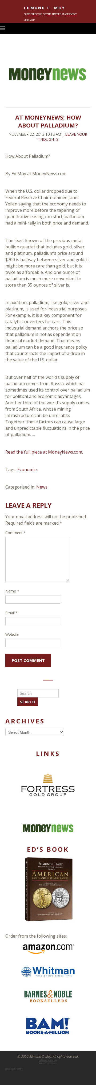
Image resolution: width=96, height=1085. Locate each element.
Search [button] (27, 701)
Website (12, 634)
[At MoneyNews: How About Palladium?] (48, 100)
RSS (93, 28)
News (41, 487)
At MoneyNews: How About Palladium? (48, 121)
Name (12, 591)
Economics (27, 469)
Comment (15, 532)
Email (11, 612)
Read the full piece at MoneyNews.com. (44, 452)
